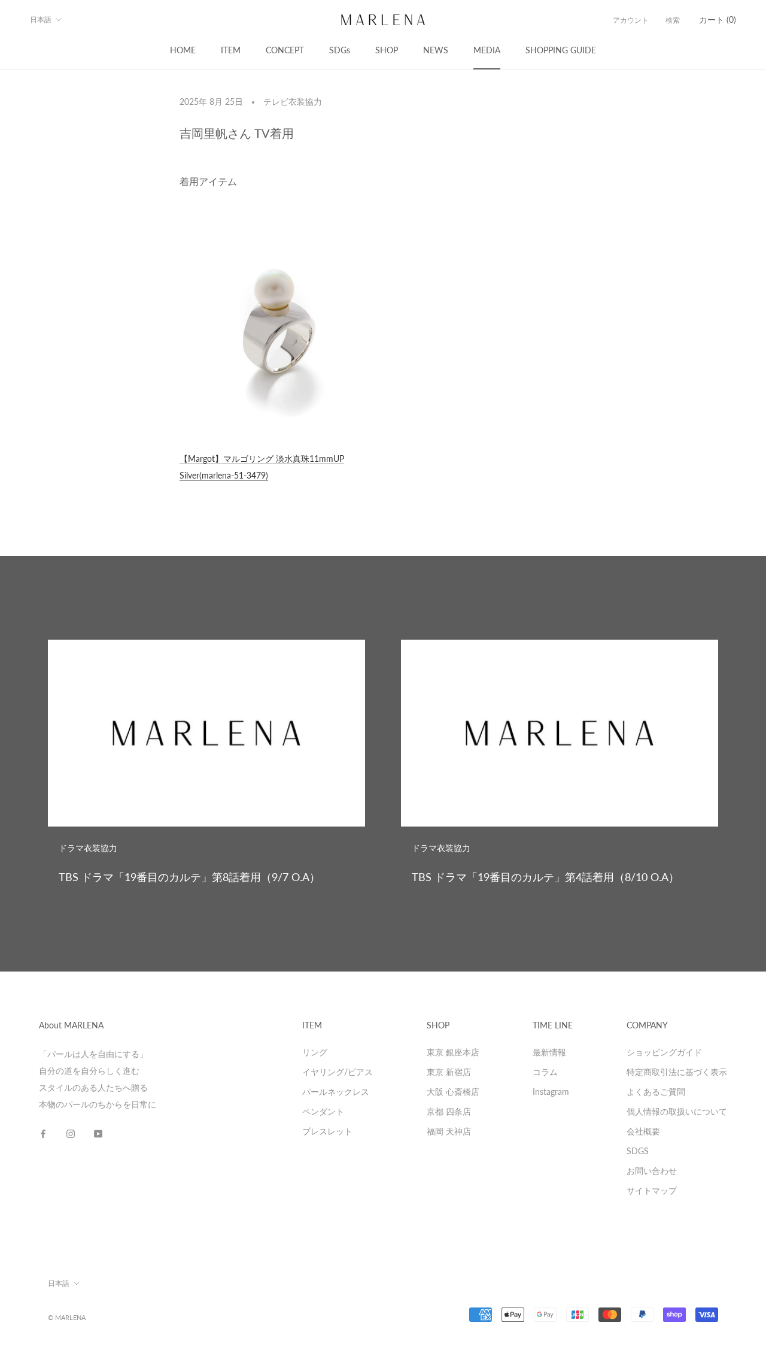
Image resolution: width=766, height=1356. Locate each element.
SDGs (339, 50)
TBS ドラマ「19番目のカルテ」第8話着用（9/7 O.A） (189, 876)
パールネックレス (335, 1091)
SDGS (638, 1151)
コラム (545, 1072)
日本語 (40, 19)
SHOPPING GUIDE (560, 50)
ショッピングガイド (664, 1052)
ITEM (231, 50)
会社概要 (643, 1131)
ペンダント (323, 1111)
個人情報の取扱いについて (677, 1111)
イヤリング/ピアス (337, 1072)
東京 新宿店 (449, 1072)
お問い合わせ (652, 1171)
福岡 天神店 (449, 1131)
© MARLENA (67, 1317)
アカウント (631, 20)
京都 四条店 (449, 1111)
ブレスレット (327, 1131)
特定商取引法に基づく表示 (677, 1072)
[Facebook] (43, 1133)
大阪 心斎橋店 (453, 1091)
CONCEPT (285, 50)
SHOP (386, 50)
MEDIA (486, 50)
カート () (717, 19)
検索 (672, 20)
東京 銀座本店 (453, 1052)
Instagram (551, 1091)
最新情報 (549, 1052)
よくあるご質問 (656, 1091)
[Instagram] (70, 1133)
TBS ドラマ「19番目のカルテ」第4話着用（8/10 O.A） (545, 876)
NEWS (435, 50)
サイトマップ (652, 1190)
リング (314, 1052)
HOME (183, 50)
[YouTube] (98, 1133)
